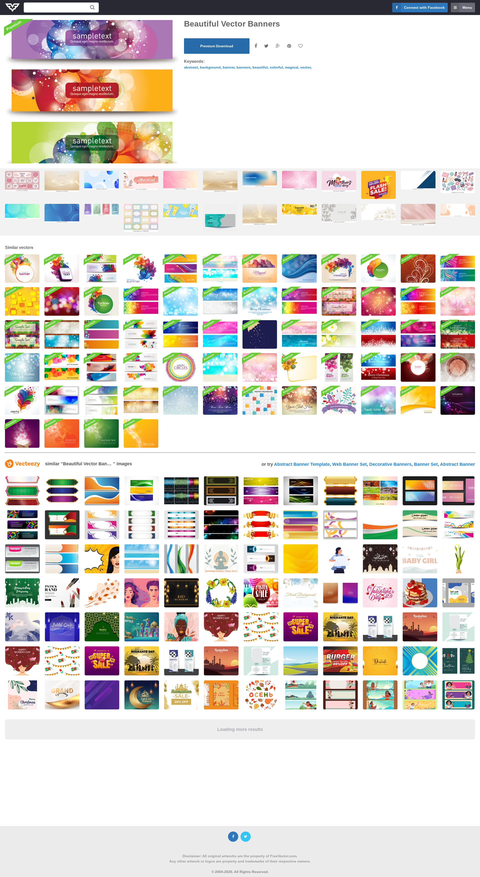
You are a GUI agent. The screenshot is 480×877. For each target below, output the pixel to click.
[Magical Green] (101, 433)
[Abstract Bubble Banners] (418, 301)
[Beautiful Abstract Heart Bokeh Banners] (299, 334)
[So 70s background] (22, 301)
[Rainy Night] (259, 334)
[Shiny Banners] (101, 400)
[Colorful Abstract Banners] (180, 268)
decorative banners (390, 464)
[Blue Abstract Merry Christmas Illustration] (22, 367)
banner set (426, 464)
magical (291, 67)
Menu (467, 8)
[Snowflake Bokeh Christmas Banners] (61, 334)
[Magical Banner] (22, 268)
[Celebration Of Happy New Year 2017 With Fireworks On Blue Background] (141, 490)
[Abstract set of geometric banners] (61, 400)
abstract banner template (302, 464)
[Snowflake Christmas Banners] (220, 301)
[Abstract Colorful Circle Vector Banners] (61, 367)
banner (228, 67)
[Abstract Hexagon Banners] (180, 334)
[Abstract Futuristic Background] (457, 400)
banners (243, 67)
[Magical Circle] (457, 367)
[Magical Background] (259, 268)
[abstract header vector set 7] (458, 524)
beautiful (260, 67)
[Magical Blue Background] (299, 268)
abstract (191, 67)
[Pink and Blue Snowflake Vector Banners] (220, 334)
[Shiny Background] (418, 367)
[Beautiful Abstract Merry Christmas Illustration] (259, 301)
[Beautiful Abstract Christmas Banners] (378, 367)
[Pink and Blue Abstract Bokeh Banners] (418, 334)
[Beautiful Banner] (378, 268)
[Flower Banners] (141, 334)
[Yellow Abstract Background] (418, 400)
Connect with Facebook (424, 8)
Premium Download (216, 46)
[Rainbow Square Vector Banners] (141, 301)
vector (305, 67)
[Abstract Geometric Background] (259, 400)
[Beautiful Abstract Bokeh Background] (299, 400)
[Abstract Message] (339, 268)
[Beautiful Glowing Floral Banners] (339, 334)
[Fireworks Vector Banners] (141, 400)
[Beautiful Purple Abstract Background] (220, 400)
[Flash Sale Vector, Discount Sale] (378, 189)
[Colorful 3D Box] (61, 268)
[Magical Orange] (61, 433)
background (210, 67)
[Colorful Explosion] (22, 400)
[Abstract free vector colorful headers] (300, 490)
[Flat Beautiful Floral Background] (339, 400)
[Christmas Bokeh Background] (61, 301)
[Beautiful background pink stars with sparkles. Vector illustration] (299, 180)
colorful (276, 67)
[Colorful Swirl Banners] (457, 268)
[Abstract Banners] (101, 367)
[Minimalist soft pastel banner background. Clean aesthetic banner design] (457, 210)
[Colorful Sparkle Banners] (220, 268)
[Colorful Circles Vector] (180, 367)
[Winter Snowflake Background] (180, 400)
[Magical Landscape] (418, 268)
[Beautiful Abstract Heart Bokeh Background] (259, 367)
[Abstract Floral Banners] (339, 301)
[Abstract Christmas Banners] (457, 334)
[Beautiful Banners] (101, 334)
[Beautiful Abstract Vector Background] (378, 400)
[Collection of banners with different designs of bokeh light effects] (221, 524)
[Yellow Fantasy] (141, 433)
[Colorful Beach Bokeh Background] (220, 367)
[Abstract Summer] (141, 268)
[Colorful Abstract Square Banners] (299, 301)
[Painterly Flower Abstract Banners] (22, 334)
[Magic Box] (22, 433)
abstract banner (457, 464)
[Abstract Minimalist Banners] (141, 367)
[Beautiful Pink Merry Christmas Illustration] (457, 301)
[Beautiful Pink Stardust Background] (378, 301)
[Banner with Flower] (299, 367)
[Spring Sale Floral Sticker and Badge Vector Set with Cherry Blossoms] (22, 181)
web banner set (349, 464)
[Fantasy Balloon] (101, 301)
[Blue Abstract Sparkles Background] (180, 301)
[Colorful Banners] (101, 268)
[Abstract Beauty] (339, 367)
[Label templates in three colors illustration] (62, 558)
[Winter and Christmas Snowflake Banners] (378, 334)
